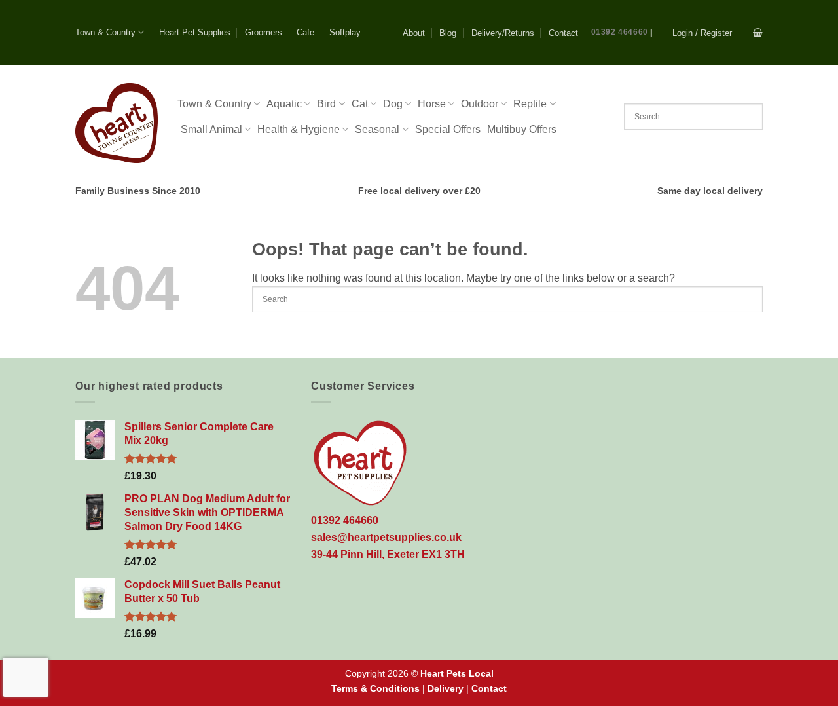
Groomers (263, 32)
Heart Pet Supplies (194, 32)
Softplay (345, 32)
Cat (360, 103)
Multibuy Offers (521, 129)
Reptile (530, 103)
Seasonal (377, 129)
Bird (326, 103)
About (414, 33)
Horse (432, 103)
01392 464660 (619, 32)
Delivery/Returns (502, 33)
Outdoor (479, 103)
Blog (447, 33)
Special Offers (448, 129)
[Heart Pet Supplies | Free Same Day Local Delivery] (116, 122)
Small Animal (211, 129)
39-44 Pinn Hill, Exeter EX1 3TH (388, 554)
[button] (702, 33)
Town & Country (105, 32)
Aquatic (284, 103)
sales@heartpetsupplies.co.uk (386, 537)
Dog (393, 103)
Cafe (305, 32)
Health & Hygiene (298, 129)
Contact (563, 33)
